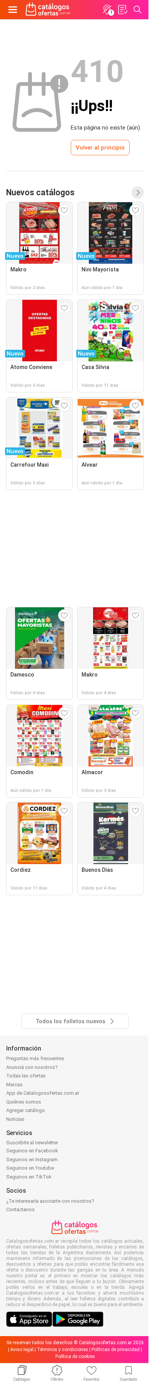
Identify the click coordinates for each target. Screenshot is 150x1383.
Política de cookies (75, 1356)
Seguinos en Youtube (30, 1168)
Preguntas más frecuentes (35, 1058)
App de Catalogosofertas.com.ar (42, 1093)
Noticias (15, 1119)
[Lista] (122, 9)
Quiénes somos (23, 1102)
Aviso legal (21, 1349)
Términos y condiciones (62, 1349)
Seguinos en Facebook (32, 1151)
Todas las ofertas (26, 1076)
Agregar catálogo (25, 1110)
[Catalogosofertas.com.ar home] (48, 9)
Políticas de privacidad (116, 1349)
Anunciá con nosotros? (32, 1067)
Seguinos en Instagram (32, 1159)
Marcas (14, 1084)
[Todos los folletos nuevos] (138, 192)
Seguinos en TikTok (29, 1177)
